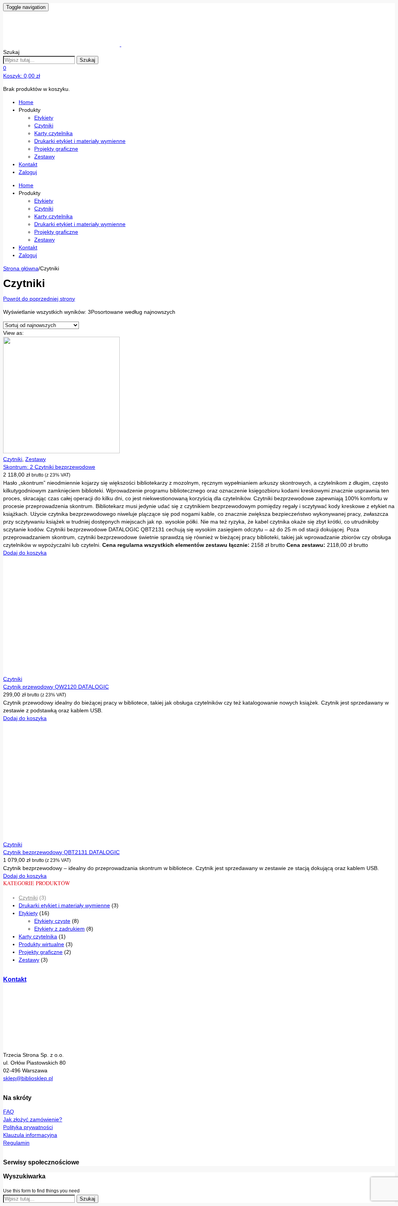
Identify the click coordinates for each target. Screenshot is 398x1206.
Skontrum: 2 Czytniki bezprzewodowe (49, 467)
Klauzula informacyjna (30, 1135)
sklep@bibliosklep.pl (28, 1078)
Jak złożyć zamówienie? (32, 1119)
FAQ (8, 1112)
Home (26, 102)
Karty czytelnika (53, 133)
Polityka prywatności (28, 1127)
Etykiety (43, 118)
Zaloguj (28, 172)
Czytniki (43, 125)
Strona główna (20, 268)
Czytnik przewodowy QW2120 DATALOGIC (56, 687)
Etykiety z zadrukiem (59, 929)
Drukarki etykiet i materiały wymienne (80, 141)
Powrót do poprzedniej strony (39, 299)
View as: (13, 333)
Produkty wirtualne (41, 944)
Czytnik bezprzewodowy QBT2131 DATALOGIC (61, 852)
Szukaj (87, 60)
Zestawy (44, 156)
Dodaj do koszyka (25, 553)
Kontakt (28, 164)
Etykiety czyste (52, 921)
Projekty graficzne (56, 149)
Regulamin (16, 1143)
